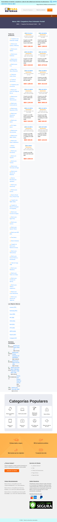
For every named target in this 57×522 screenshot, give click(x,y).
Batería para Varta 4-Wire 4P (16, 347)
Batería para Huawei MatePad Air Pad (19, 379)
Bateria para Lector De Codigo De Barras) (14, 91)
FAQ (33, 468)
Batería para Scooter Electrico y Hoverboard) (14, 258)
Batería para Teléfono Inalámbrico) (13, 286)
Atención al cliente (12, 470)
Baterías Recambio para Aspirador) (13, 179)
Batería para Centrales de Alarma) (13, 280)
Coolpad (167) (13, 338)
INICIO (17, 24)
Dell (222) (12, 324)
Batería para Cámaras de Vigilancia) (13, 298)
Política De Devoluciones (37, 470)
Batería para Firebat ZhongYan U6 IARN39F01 (15, 355)
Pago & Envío (40, 4)
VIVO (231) (12, 321)
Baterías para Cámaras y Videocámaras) (13, 98)
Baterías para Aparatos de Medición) (13, 173)
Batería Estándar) (15, 240)
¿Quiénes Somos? (36, 465)
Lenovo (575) (13, 307)
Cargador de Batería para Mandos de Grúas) (14, 246)
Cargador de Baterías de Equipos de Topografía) (14, 207)
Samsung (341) (13, 310)
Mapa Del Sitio (35, 475)
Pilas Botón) (13, 237)
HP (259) (12, 317)
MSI (40, 24)
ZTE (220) (12, 327)
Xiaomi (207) (13, 334)
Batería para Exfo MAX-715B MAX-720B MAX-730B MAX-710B (15, 370)
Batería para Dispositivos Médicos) (13, 115)
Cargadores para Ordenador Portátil (29, 24)
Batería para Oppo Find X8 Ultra (15, 362)
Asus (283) (12, 314)
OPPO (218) (13, 331)
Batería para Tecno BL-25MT (16, 388)
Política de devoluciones (50, 4)
